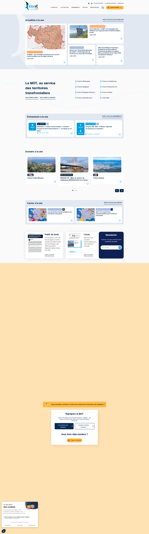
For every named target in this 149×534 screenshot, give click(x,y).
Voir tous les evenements (112, 116)
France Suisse (107, 92)
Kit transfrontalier (98, 3)
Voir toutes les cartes (113, 202)
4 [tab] (76, 191)
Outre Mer (105, 98)
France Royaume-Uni (109, 87)
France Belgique (83, 87)
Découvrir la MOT (32, 97)
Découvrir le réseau (47, 97)
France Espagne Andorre (86, 92)
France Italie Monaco (84, 98)
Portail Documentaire (110, 3)
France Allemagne (83, 81)
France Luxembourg (109, 81)
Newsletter (121, 3)
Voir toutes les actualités (113, 19)
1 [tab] (72, 191)
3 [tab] (75, 191)
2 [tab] (73, 191)
